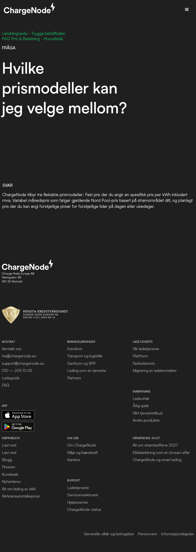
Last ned (9, 445)
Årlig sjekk (141, 405)
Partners (74, 377)
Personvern (147, 533)
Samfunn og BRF (81, 363)
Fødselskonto (144, 363)
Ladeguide (11, 377)
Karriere (73, 459)
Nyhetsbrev (11, 481)
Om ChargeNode (81, 445)
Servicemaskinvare (82, 494)
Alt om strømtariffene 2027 (155, 445)
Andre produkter (146, 420)
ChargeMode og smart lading (157, 459)
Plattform (140, 355)
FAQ (5, 385)
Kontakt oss (11, 348)
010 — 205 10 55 (17, 370)
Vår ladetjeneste (146, 348)
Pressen (8, 466)
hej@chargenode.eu (19, 355)
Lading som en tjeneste (86, 370)
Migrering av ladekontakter (155, 370)
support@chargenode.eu (23, 363)
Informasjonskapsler (177, 533)
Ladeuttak (141, 398)
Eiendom (74, 348)
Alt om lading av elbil (19, 488)
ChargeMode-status (84, 509)
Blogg (7, 459)
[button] (187, 9)
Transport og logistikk (84, 355)
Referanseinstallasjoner (21, 496)
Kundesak (10, 474)
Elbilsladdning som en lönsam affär (161, 452)
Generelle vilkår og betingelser (109, 533)
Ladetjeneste (78, 487)
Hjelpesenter (77, 502)
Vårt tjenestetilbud (148, 413)
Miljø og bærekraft (82, 452)
